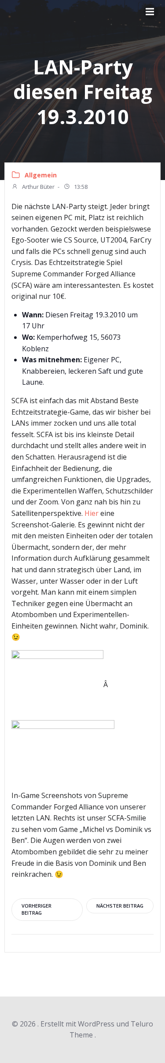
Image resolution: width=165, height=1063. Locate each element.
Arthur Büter (38, 187)
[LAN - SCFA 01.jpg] (62, 754)
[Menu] (150, 11)
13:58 (80, 187)
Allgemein (41, 175)
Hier (91, 513)
